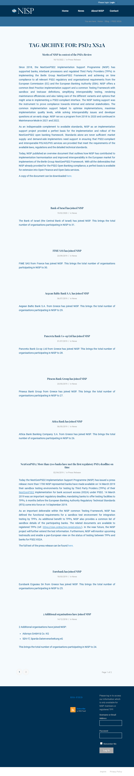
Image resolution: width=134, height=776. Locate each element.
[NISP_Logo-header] (23, 11)
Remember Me (109, 744)
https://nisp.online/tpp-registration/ (62, 527)
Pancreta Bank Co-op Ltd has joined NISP (67, 336)
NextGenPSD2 (26, 492)
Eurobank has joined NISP (67, 571)
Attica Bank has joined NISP (67, 421)
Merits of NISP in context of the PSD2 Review (67, 54)
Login (112, 2)
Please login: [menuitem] (106, 2)
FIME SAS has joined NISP (67, 250)
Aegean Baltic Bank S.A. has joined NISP (67, 293)
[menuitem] (65, 11)
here (69, 176)
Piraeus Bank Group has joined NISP (67, 378)
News (74, 213)
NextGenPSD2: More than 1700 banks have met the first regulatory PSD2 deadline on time (67, 466)
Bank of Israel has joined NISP (67, 208)
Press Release (74, 60)
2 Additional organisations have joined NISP (67, 614)
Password (103, 731)
